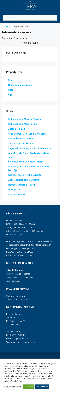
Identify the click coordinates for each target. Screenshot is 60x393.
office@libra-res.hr (14, 281)
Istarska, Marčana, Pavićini (22, 184)
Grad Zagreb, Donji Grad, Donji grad (27, 133)
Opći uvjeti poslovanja (15, 296)
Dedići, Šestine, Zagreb (20, 138)
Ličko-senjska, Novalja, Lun (22, 124)
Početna (7, 26)
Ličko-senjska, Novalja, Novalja (24, 119)
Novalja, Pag (14, 189)
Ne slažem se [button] (42, 387)
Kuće (10, 89)
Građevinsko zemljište (20, 85)
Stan (10, 80)
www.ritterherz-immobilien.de (23, 342)
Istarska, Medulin (17, 194)
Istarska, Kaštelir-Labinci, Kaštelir (25, 175)
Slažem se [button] (29, 387)
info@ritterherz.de (20, 338)
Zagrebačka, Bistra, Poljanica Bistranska (29, 148)
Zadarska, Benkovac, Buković (23, 179)
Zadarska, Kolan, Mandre (21, 143)
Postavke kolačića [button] (12, 386)
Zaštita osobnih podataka (17, 299)
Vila (10, 94)
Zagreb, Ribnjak (16, 128)
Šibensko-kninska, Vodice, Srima (25, 161)
